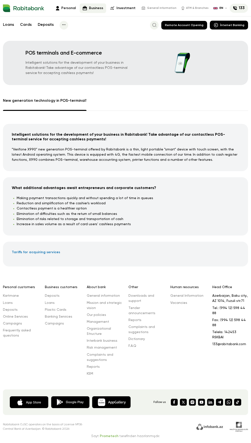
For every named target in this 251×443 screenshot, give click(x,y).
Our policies (96, 315)
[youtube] (201, 402)
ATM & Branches (197, 8)
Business (96, 8)
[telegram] (219, 402)
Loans (8, 25)
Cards (26, 25)
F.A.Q (132, 346)
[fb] (174, 402)
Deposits (46, 25)
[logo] (23, 8)
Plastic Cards (55, 309)
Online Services (15, 316)
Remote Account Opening (184, 25)
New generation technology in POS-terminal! (45, 101)
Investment (126, 8)
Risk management (102, 347)
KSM (90, 373)
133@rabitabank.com (229, 344)
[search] (154, 25)
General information (161, 8)
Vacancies (178, 303)
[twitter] (183, 402)
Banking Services (58, 316)
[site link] (210, 426)
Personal (68, 8)
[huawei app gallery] (111, 402)
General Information (186, 295)
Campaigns (12, 323)
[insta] (192, 402)
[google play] (70, 402)
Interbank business (102, 340)
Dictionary (136, 339)
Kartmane (11, 295)
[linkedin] (210, 402)
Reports (93, 367)
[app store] (29, 402)
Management (98, 322)
